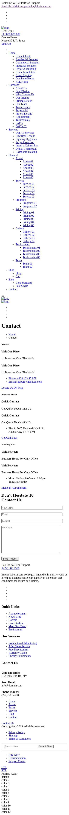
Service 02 (28, 186)
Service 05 (28, 196)
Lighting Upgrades (26, 139)
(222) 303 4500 (10, 568)
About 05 (28, 174)
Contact (12, 289)
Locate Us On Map (12, 387)
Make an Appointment (13, 487)
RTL (4, 770)
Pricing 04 (28, 222)
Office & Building (26, 68)
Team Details (23, 107)
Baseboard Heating (26, 151)
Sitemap (13, 735)
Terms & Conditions (19, 738)
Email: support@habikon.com (25, 381)
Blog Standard (24, 282)
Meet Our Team (17, 626)
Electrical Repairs (25, 135)
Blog (11, 279)
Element (13, 155)
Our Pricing (22, 97)
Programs (21, 199)
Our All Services (25, 132)
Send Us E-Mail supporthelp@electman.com (26, 6)
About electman (17, 613)
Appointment (23, 116)
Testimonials (23, 119)
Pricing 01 (28, 212)
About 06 (28, 177)
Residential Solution (27, 59)
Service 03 (28, 190)
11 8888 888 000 (10, 34)
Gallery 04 (28, 241)
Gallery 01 (28, 231)
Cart (18, 276)
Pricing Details (24, 100)
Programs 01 (30, 202)
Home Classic (23, 56)
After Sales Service (19, 646)
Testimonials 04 (31, 257)
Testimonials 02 (31, 250)
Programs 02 (30, 206)
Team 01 (27, 263)
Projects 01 (22, 110)
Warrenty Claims (17, 652)
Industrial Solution (26, 65)
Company (13, 84)
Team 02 (27, 266)
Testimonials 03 (31, 253)
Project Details (24, 113)
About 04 (28, 171)
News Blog (14, 616)
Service (20, 180)
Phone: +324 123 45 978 (22, 378)
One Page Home (25, 78)
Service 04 (28, 193)
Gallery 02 (28, 234)
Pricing (20, 209)
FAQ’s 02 (21, 126)
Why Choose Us (25, 94)
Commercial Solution (27, 62)
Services (13, 129)
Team (19, 260)
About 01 (28, 161)
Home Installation (25, 72)
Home (11, 52)
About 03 (28, 167)
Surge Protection (25, 142)
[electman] (5, 27)
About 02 (28, 164)
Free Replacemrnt (18, 649)
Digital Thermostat (26, 148)
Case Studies (15, 623)
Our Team (21, 103)
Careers (12, 619)
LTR (4, 767)
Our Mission (23, 91)
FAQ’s (19, 123)
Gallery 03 (28, 238)
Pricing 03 (28, 218)
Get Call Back (9, 437)
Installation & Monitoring (22, 643)
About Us (21, 88)
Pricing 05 (28, 225)
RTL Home (22, 81)
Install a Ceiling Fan (27, 145)
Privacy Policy (16, 732)
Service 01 (28, 183)
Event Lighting (24, 75)
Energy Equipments (19, 655)
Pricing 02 (28, 215)
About (19, 158)
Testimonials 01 (31, 247)
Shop (11, 269)
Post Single (22, 285)
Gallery (20, 228)
